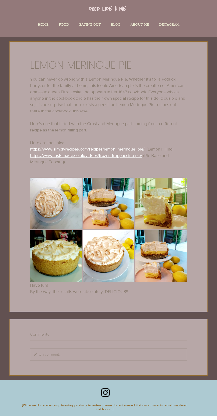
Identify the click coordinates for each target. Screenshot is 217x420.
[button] (64, 24)
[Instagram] (105, 392)
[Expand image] (56, 203)
